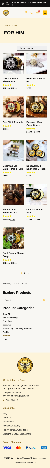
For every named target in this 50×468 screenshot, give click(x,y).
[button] (31, 13)
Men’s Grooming (10, 317)
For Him (6, 335)
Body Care (7, 321)
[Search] (44, 300)
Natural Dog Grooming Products (17, 328)
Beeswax (7, 325)
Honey (6, 339)
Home (6, 26)
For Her (6, 332)
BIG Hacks (31, 462)
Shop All (6, 314)
